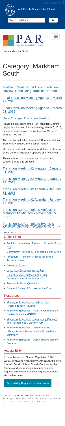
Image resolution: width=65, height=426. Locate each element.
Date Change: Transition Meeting (26, 118)
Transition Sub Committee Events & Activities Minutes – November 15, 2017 (31, 225)
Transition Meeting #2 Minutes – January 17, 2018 (32, 180)
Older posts (9, 232)
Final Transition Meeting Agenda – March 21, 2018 (32, 109)
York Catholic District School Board (36, 9)
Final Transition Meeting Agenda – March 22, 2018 (32, 99)
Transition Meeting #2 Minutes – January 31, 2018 (32, 170)
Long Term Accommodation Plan (25, 270)
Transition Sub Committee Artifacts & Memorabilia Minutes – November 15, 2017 (30, 213)
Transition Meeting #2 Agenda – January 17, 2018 (32, 201)
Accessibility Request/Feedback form (28, 383)
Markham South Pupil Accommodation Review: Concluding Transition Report (30, 89)
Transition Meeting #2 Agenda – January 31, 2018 (32, 190)
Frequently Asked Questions (23, 283)
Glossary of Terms (17, 265)
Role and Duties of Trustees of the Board (30, 288)
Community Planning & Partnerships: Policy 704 (34, 251)
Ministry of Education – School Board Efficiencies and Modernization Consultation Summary (32, 331)
